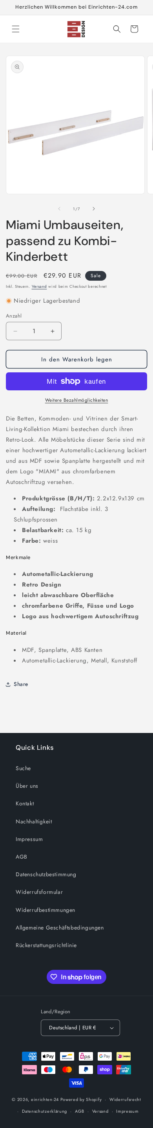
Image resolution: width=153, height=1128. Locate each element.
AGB (21, 857)
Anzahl (14, 315)
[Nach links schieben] (59, 208)
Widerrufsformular (39, 892)
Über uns (27, 786)
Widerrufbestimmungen (45, 910)
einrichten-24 (45, 1099)
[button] (15, 29)
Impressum (29, 839)
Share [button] (21, 684)
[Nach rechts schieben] (93, 208)
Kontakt (25, 803)
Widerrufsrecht (125, 1099)
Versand (39, 286)
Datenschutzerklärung (44, 1111)
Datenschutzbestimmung (46, 874)
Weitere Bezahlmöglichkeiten (76, 400)
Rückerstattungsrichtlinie (46, 945)
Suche (23, 768)
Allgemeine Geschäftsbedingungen (60, 927)
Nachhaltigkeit (34, 821)
